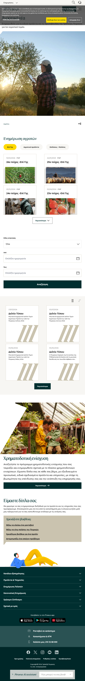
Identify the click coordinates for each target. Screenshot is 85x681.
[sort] (79, 301)
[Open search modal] (73, 3)
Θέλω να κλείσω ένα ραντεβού (20, 525)
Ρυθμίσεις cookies (49, 659)
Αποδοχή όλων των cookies (56, 20)
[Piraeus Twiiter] (35, 652)
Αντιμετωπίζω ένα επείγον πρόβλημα (23, 538)
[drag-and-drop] (72, 301)
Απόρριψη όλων (75, 20)
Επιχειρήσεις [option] (8, 2)
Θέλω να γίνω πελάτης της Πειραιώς (22, 529)
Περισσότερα (40, 220)
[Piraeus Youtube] (49, 652)
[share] (79, 124)
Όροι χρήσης (18, 659)
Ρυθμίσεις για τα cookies (11, 19)
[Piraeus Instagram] (42, 652)
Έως (5, 267)
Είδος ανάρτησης (10, 238)
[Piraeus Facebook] (28, 652)
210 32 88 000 (51, 642)
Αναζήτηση (42, 284)
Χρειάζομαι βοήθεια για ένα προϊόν (22, 534)
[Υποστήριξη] (78, 3)
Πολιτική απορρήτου (33, 659)
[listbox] (9, 2)
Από (5, 252)
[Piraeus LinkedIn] (56, 652)
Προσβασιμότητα (65, 659)
